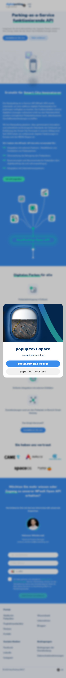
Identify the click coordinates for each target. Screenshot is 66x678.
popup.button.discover (33, 364)
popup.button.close (33, 371)
